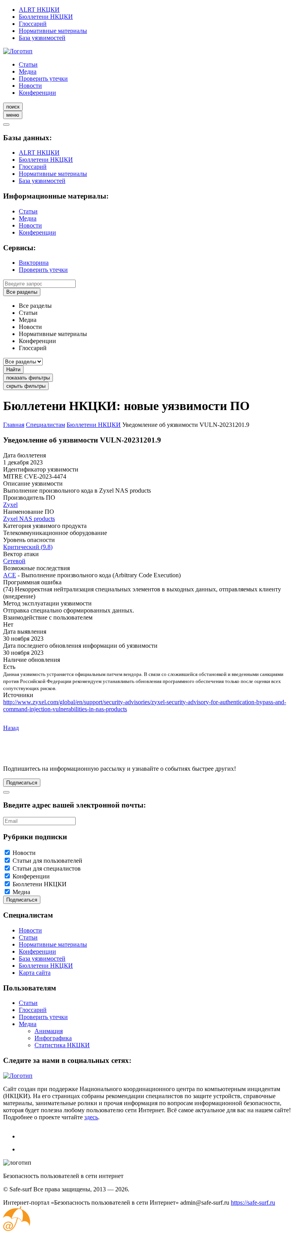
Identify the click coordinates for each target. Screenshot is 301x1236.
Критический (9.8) (28, 547)
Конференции (37, 92)
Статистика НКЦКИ (62, 1045)
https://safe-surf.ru (253, 1202)
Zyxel (10, 504)
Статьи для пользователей (47, 860)
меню (12, 115)
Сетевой (14, 561)
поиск (13, 107)
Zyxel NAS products (29, 518)
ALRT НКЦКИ (39, 9)
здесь (91, 1117)
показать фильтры (28, 378)
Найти (13, 369)
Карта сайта (35, 972)
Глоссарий (33, 23)
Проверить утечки (43, 78)
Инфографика (53, 1038)
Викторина (34, 262)
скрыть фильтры (25, 386)
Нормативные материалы (53, 30)
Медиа (27, 71)
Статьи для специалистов (47, 868)
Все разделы (21, 292)
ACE (9, 575)
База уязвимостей (42, 37)
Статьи (28, 64)
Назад (11, 728)
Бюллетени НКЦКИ (46, 16)
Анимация (48, 1031)
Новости (30, 85)
